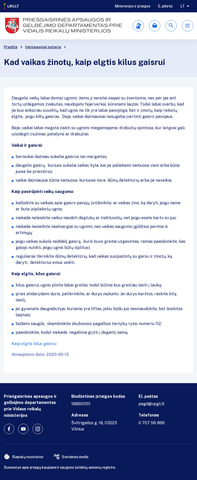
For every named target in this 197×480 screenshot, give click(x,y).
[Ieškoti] (171, 25)
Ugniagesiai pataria (43, 47)
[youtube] (23, 429)
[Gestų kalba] (138, 25)
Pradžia (10, 47)
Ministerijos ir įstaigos (132, 6)
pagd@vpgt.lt (151, 403)
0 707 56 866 (152, 422)
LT (182, 6)
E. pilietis (165, 6)
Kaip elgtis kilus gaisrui (34, 343)
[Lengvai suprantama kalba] (154, 25)
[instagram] (38, 429)
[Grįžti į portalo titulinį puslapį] (11, 6)
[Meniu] (187, 25)
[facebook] (9, 429)
